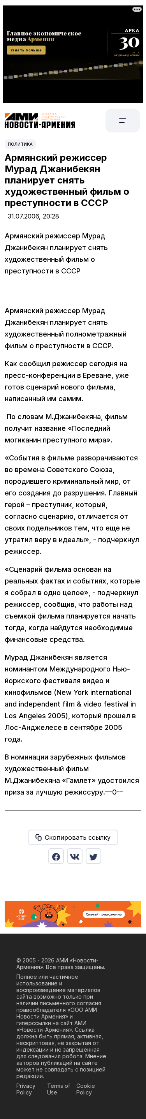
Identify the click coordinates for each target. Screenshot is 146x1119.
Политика (20, 144)
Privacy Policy (25, 1089)
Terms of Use (58, 1089)
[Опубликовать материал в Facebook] (56, 856)
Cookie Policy (85, 1089)
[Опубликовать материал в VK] (74, 856)
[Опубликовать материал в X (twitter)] (93, 856)
